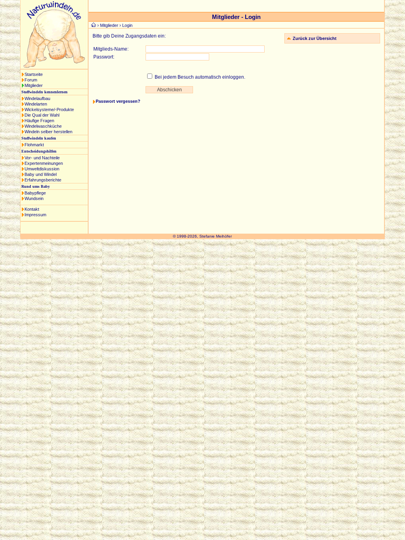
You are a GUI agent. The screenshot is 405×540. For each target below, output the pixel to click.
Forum (31, 79)
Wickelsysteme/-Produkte (49, 109)
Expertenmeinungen (44, 163)
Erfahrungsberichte (43, 179)
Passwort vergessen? (118, 101)
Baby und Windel (41, 174)
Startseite (34, 74)
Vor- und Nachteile (42, 157)
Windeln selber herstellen (48, 131)
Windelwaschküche (43, 126)
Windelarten (36, 104)
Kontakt (32, 209)
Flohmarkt (34, 144)
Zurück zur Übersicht (315, 38)
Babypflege (35, 193)
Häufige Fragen (39, 120)
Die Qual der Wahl (42, 115)
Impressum (35, 214)
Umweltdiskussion (42, 168)
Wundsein (34, 198)
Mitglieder (34, 85)
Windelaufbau (37, 98)
